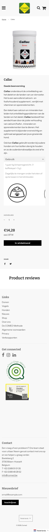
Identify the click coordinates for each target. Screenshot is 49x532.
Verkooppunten (9, 337)
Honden (6, 310)
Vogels (5, 306)
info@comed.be (9, 475)
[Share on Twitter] (10, 263)
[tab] (24, 159)
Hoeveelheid (9, 215)
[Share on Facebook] (6, 263)
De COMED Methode (12, 325)
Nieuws (5, 314)
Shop (4, 318)
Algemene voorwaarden (13, 330)
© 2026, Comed (21, 525)
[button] (41, 530)
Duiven (5, 302)
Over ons (6, 322)
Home (4, 19)
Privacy (5, 333)
